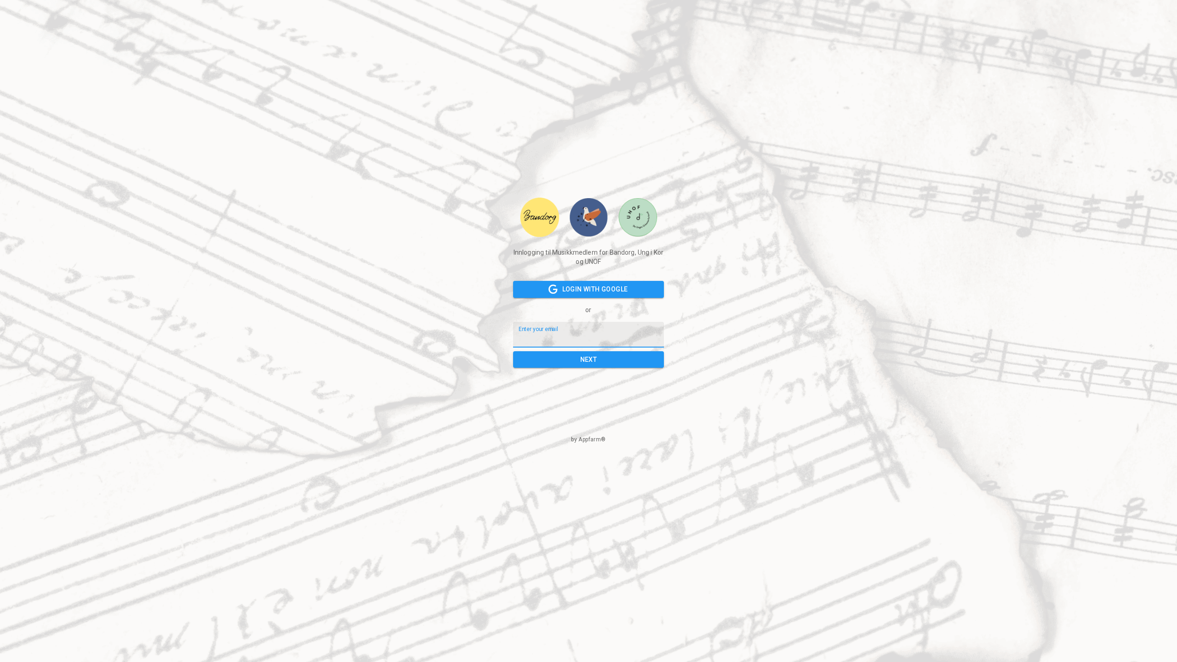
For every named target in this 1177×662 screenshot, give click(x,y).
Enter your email (538, 328)
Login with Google (595, 289)
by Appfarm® (588, 439)
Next (588, 359)
